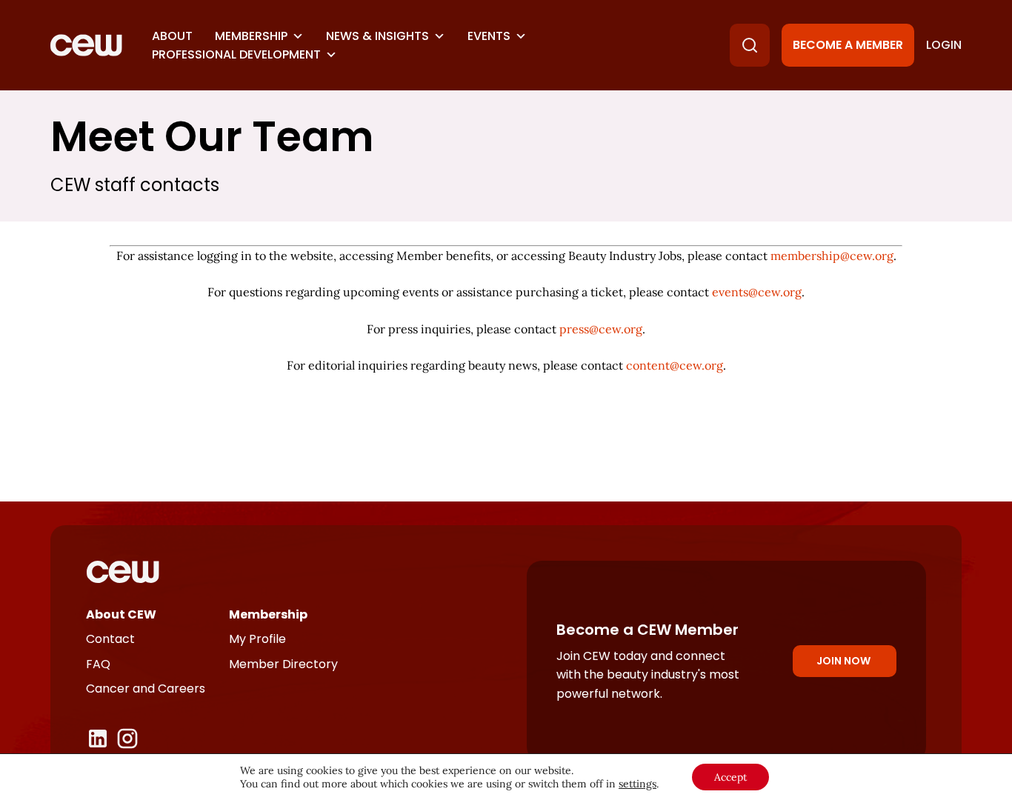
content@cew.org (674, 365)
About (172, 35)
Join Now (843, 660)
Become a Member (848, 44)
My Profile (257, 638)
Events (488, 35)
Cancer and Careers (145, 688)
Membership (251, 35)
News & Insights (377, 35)
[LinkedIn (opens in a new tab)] (98, 738)
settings (637, 783)
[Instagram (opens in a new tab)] (127, 738)
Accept (730, 777)
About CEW (121, 614)
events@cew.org (757, 291)
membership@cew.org (831, 255)
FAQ (98, 664)
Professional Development (236, 54)
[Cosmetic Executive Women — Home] (86, 45)
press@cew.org (600, 328)
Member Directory (283, 664)
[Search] (750, 45)
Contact (110, 638)
